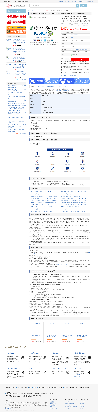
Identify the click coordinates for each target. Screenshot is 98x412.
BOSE (81, 408)
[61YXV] (67, 328)
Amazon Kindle (73, 387)
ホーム (31, 10)
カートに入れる (80, 59)
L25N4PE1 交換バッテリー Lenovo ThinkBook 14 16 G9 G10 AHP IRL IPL (75, 202)
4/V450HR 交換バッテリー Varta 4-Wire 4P (41, 191)
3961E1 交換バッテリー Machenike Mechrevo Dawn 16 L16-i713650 (75, 200)
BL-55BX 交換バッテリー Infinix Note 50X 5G (41, 206)
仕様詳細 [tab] (33, 86)
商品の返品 (74, 1)
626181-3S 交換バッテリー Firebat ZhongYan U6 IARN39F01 (75, 191)
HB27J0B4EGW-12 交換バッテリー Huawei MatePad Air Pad (45, 196)
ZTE (39, 387)
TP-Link (66, 387)
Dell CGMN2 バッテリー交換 (62, 90)
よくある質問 (53, 408)
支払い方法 (67, 1)
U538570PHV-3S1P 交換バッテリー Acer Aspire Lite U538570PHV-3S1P (75, 198)
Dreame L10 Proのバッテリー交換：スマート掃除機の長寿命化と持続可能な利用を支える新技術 (29, 393)
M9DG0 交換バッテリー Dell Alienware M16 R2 (72, 209)
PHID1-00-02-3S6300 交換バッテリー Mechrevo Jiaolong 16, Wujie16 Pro (45, 202)
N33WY (36, 136)
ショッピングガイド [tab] (63, 86)
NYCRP (40, 136)
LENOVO (82, 406)
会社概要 (61, 1)
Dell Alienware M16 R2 (36, 335)
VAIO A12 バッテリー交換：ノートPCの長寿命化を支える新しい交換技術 (23, 395)
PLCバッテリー (69, 405)
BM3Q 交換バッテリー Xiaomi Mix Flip (70, 206)
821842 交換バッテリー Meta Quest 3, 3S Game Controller (45, 204)
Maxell (43, 387)
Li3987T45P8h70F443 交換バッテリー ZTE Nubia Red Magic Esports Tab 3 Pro (45, 200)
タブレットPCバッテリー (71, 406)
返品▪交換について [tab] (51, 86)
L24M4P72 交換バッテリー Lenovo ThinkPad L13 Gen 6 (44, 198)
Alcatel (87, 387)
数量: (62, 59)
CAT (81, 405)
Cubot (34, 387)
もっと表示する (22, 79)
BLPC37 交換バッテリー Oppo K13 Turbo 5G (42, 211)
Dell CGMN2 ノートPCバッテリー (64, 264)
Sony (26, 387)
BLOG (91, 1)
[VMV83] (82, 328)
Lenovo (60, 387)
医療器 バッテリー (69, 403)
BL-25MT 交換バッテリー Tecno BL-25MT (71, 196)
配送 (80, 1)
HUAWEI (82, 403)
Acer (22, 387)
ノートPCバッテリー (40, 10)
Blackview (81, 387)
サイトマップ (85, 1)
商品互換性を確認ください (81, 49)
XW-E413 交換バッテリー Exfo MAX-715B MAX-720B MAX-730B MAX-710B (75, 194)
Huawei (48, 387)
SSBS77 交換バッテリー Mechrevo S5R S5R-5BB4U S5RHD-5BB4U (75, 204)
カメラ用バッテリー (70, 402)
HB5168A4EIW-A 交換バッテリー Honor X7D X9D (73, 211)
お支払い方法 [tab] (41, 86)
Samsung (54, 387)
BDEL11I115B (74, 35)
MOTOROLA (83, 402)
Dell (47, 10)
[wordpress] (5, 408)
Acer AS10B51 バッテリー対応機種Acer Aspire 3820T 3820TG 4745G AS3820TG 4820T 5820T (16, 109)
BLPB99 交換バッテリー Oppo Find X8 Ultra (41, 194)
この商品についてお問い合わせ (69, 75)
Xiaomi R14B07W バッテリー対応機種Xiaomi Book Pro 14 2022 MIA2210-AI (17, 126)
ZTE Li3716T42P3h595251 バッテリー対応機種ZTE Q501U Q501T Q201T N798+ (16, 117)
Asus (30, 387)
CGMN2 (31, 136)
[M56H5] (52, 328)
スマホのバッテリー (70, 408)
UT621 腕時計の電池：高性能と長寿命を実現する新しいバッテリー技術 (23, 396)
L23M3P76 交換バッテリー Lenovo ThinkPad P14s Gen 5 (45, 209)
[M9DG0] (37, 328)
